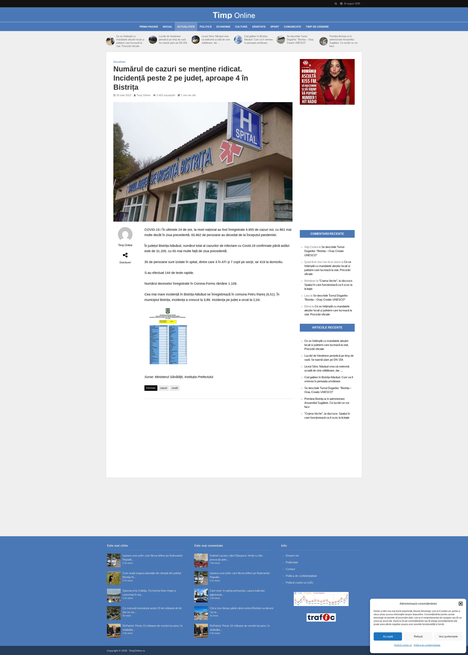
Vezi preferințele (448, 636)
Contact (290, 569)
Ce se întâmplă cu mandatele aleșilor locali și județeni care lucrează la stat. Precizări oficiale (130, 41)
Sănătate (259, 26)
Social (167, 26)
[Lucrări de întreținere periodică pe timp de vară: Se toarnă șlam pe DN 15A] (153, 39)
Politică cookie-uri (403, 645)
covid (175, 387)
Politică (206, 26)
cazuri (163, 387)
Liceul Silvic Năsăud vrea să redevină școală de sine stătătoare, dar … (216, 39)
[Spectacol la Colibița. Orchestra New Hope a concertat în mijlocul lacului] (114, 595)
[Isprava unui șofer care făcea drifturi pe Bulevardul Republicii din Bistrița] (114, 560)
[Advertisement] (218, 430)
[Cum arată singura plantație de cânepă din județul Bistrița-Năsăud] (114, 578)
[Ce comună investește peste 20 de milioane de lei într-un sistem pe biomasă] (114, 613)
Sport (274, 26)
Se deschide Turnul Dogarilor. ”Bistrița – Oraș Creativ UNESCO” (300, 39)
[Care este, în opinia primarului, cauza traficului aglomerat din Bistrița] (201, 595)
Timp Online (143, 95)
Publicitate (292, 562)
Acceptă (388, 636)
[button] (461, 603)
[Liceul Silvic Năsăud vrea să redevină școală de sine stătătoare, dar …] (195, 39)
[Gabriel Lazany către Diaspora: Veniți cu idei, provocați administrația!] (201, 560)
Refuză (418, 636)
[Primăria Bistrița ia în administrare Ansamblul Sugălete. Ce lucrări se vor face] (323, 41)
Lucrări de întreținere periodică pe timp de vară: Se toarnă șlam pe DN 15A (173, 39)
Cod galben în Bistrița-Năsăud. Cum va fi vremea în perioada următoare (258, 39)
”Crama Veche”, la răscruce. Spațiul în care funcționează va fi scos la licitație (328, 284)
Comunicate (292, 26)
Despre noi (292, 555)
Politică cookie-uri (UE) (299, 582)
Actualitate (186, 26)
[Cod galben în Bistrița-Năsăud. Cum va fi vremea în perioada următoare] (238, 39)
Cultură (241, 26)
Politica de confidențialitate (427, 645)
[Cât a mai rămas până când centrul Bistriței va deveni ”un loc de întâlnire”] (201, 613)
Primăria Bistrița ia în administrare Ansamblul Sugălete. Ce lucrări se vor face (343, 41)
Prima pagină (148, 26)
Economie (223, 26)
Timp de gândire (317, 26)
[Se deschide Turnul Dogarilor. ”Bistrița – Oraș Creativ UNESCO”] (281, 39)
